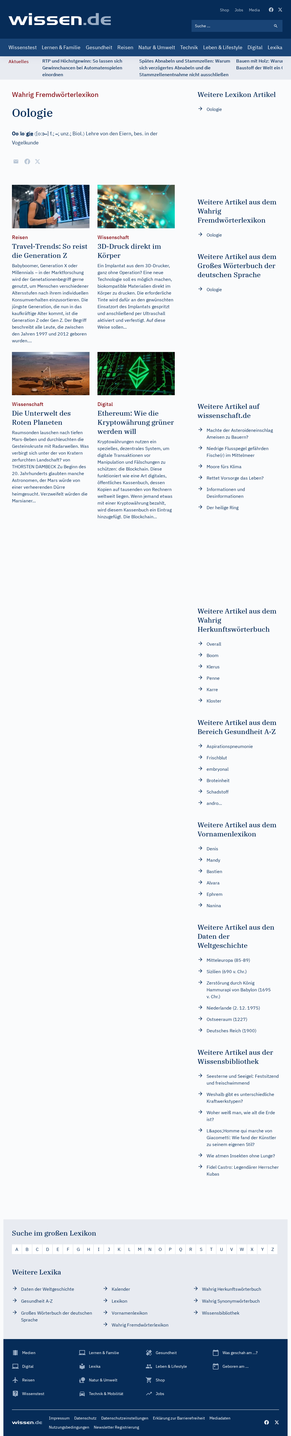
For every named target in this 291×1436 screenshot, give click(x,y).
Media (254, 10)
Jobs (239, 10)
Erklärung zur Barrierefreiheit (179, 1418)
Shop (224, 10)
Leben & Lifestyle (222, 47)
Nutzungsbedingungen (69, 1427)
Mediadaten (219, 1418)
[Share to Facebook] (27, 161)
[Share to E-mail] (16, 161)
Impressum (59, 1418)
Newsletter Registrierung (116, 1427)
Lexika (275, 47)
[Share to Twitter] (37, 161)
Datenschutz (85, 1418)
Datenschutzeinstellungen (124, 1418)
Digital (255, 47)
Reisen (125, 47)
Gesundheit (99, 47)
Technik (189, 47)
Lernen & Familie (61, 47)
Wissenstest (23, 47)
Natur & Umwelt (156, 47)
